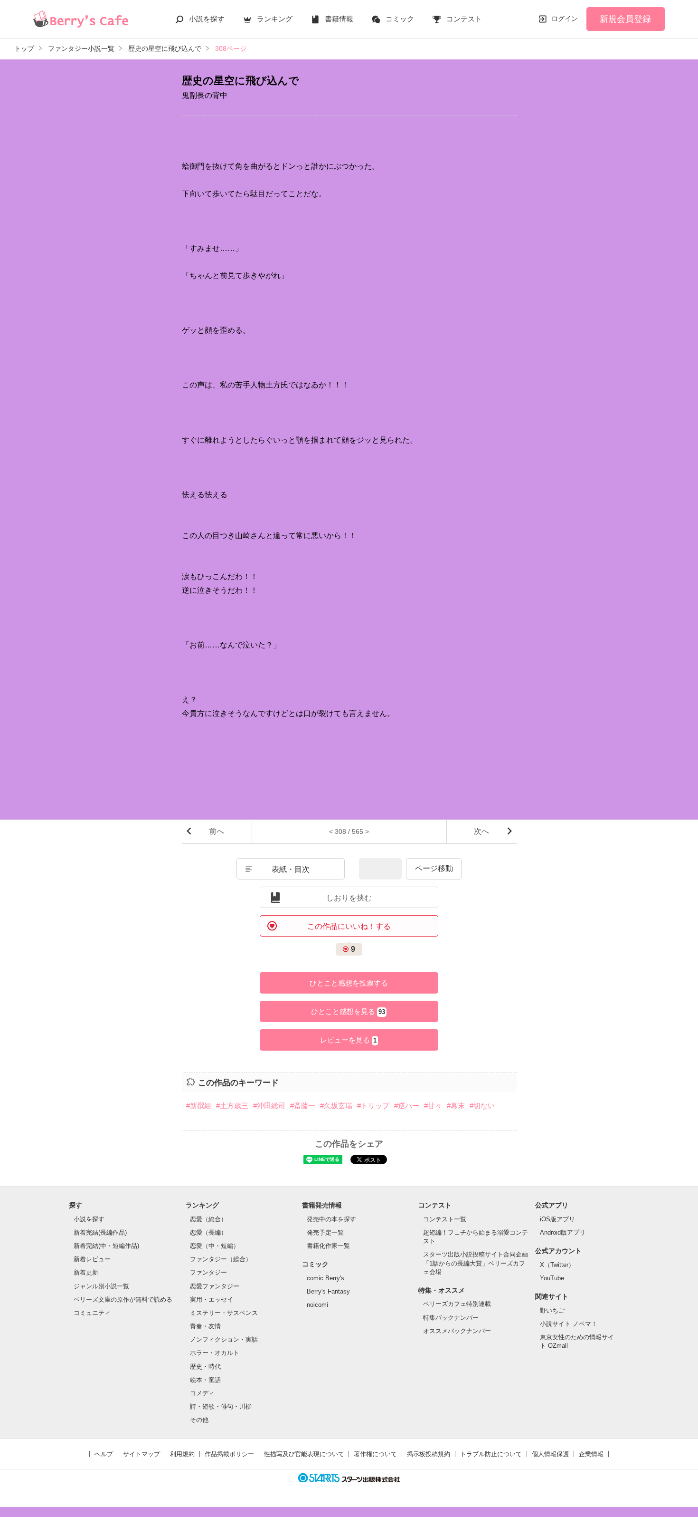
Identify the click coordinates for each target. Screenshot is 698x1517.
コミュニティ (92, 1312)
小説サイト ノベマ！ (568, 1323)
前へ (216, 831)
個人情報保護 (550, 1454)
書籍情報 (339, 19)
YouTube (552, 1278)
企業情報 (591, 1454)
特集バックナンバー (451, 1317)
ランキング (274, 19)
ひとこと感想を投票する (349, 983)
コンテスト (464, 19)
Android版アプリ (562, 1232)
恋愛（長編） (208, 1232)
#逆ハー (406, 1106)
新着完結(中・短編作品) (106, 1245)
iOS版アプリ (557, 1219)
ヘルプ (103, 1454)
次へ (481, 831)
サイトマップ (141, 1454)
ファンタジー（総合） (221, 1259)
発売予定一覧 (325, 1232)
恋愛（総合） (208, 1219)
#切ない (482, 1106)
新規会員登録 (625, 19)
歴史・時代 (205, 1366)
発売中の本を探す (331, 1219)
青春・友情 (205, 1326)
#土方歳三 (232, 1106)
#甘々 (433, 1106)
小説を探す (207, 19)
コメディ (202, 1393)
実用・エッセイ (211, 1299)
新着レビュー (92, 1259)
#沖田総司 (269, 1106)
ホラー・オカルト (214, 1352)
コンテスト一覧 (444, 1219)
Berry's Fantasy (328, 1291)
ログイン (564, 18)
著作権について (375, 1454)
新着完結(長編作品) (100, 1232)
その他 (199, 1419)
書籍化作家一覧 (328, 1245)
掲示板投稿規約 (428, 1454)
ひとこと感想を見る (348, 1011)
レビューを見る (348, 1040)
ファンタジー (208, 1272)
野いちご (552, 1310)
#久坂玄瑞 (336, 1106)
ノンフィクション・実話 (224, 1339)
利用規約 (182, 1454)
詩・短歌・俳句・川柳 (221, 1406)
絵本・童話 (205, 1379)
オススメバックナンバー (457, 1330)
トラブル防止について (491, 1454)
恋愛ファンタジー (214, 1286)
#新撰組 (198, 1106)
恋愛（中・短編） (214, 1245)
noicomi (317, 1304)
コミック (400, 19)
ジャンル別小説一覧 (101, 1286)
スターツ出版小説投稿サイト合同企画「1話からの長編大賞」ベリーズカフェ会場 (475, 1263)
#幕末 (456, 1106)
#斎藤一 (302, 1106)
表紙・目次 (291, 869)
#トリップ (373, 1106)
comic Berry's (325, 1278)
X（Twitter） (557, 1264)
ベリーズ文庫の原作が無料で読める (123, 1299)
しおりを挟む (349, 898)
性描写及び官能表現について (304, 1454)
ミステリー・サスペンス (224, 1312)
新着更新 (86, 1272)
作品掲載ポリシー (229, 1454)
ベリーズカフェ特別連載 (457, 1303)
